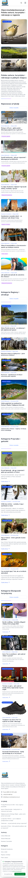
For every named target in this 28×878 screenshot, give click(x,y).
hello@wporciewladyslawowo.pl (11, 797)
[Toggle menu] (25, 2)
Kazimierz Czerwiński (6, 214)
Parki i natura (5, 253)
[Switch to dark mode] (21, 2)
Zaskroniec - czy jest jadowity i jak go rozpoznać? (14, 823)
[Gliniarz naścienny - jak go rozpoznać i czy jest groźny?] (14, 65)
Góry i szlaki (4, 852)
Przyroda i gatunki (7, 21)
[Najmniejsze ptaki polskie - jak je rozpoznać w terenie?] (14, 31)
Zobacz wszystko (14, 107)
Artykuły (4, 801)
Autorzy (4, 832)
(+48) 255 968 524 (7, 794)
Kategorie (4, 846)
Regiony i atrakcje (6, 48)
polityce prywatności (16, 871)
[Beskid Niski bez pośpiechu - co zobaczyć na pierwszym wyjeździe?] (14, 53)
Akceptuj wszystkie (20, 874)
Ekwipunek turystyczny (7, 195)
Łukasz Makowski (5, 155)
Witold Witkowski (5, 126)
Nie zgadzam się (8, 874)
